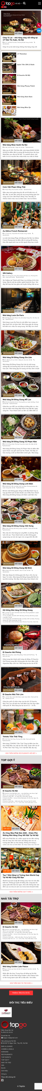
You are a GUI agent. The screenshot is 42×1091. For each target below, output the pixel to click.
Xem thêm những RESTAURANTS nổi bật (20, 753)
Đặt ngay (18, 33)
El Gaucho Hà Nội (23, 75)
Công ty (4, 1074)
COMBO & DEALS (7, 1049)
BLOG (3, 1068)
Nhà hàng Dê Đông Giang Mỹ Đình (17, 568)
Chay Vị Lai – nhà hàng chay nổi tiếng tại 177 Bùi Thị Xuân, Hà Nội (20, 39)
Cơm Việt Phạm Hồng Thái (14, 187)
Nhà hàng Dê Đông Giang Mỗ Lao (17, 400)
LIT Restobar (22, 54)
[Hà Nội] (8, 3)
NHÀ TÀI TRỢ (6, 1062)
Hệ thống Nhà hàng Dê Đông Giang (18, 610)
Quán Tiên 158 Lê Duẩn (25, 64)
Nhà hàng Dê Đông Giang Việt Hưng (18, 526)
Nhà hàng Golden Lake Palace (15, 967)
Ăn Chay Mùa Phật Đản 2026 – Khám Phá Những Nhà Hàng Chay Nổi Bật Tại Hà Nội (20, 834)
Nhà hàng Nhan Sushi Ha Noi (15, 145)
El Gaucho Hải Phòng (12, 652)
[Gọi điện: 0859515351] (39, 30)
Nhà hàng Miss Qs (24, 107)
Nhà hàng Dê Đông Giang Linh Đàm (18, 484)
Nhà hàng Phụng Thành (26, 86)
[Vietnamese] (2, 7)
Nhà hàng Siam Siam (24, 97)
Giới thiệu (4, 1071)
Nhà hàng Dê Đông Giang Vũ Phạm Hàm (20, 442)
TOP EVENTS (6, 1057)
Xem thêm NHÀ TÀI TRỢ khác (21, 983)
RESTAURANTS (8, 33)
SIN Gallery (7, 273)
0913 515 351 (10, 698)
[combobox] (19, 3)
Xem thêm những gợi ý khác (20, 892)
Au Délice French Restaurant (15, 231)
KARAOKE (4, 1052)
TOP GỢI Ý (7, 829)
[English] (5, 7)
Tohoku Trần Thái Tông (12, 737)
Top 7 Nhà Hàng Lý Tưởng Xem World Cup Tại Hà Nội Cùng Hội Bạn (21, 876)
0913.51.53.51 (7, 1032)
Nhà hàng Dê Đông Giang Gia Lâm (17, 357)
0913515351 (30, 147)
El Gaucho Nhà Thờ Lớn (13, 694)
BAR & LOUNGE (6, 1046)
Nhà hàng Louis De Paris (13, 315)
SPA (2, 1065)
